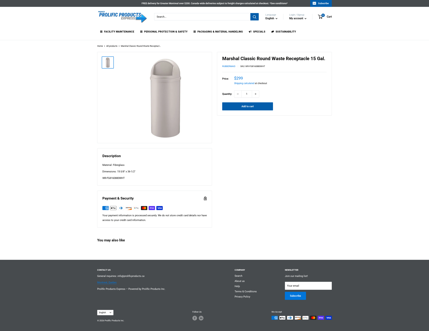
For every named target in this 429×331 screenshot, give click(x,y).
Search (238, 275)
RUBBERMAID (228, 66)
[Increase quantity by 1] (255, 93)
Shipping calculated (244, 83)
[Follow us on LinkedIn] (201, 318)
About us (240, 281)
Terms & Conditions (246, 291)
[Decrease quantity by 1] (237, 93)
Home (100, 46)
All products (111, 46)
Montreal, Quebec (107, 282)
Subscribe (323, 3)
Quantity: (227, 93)
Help (237, 286)
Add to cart (247, 106)
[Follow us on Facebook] (194, 318)
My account (296, 18)
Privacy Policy (242, 296)
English (102, 312)
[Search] (254, 16)
